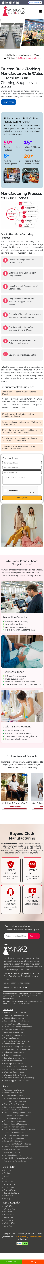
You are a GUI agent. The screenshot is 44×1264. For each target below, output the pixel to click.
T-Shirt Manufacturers (12, 1055)
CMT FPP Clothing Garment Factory (17, 1113)
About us (7, 1170)
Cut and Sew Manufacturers (14, 1132)
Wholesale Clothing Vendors (15, 1075)
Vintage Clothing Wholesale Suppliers (18, 1066)
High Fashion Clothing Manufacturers (18, 1144)
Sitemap (7, 1199)
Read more (9, 102)
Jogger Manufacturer (12, 1152)
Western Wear (9, 1223)
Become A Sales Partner (13, 1096)
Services (7, 1173)
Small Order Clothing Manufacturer (17, 1041)
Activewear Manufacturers (14, 1090)
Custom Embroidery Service (15, 1127)
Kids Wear (8, 1212)
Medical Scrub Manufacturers (15, 1013)
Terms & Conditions (11, 1193)
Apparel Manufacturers (13, 1093)
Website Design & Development (29, 1236)
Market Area (8, 1196)
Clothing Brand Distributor (14, 1104)
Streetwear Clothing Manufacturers (17, 1047)
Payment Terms (10, 1190)
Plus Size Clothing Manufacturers (16, 1024)
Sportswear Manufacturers (14, 1044)
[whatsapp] (3, 2)
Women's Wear (10, 1209)
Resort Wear (8, 1217)
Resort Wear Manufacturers (14, 1035)
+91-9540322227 (9, 983)
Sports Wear (9, 1215)
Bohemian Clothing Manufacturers (17, 1098)
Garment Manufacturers (13, 1141)
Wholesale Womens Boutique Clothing (19, 1078)
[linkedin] (17, 2)
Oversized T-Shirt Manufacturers (16, 1021)
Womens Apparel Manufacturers (16, 1081)
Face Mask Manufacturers (14, 1138)
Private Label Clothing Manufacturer (18, 1027)
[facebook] (14, 2)
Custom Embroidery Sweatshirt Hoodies (19, 1130)
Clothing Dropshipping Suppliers (16, 1107)
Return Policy (9, 1187)
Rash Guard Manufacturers (14, 1032)
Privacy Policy (9, 1184)
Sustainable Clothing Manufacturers (18, 1049)
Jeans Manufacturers (12, 1150)
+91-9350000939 (23, 983)
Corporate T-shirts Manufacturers (17, 1115)
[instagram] (10, 2)
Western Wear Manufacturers (15, 1069)
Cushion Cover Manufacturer (15, 1121)
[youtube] (6, 2)
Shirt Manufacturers (11, 1038)
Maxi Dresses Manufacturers (15, 1161)
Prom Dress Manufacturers (14, 1030)
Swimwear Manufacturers (14, 1052)
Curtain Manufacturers (12, 1118)
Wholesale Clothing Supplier (15, 1072)
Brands (6, 1176)
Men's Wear (8, 1206)
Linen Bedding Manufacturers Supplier (19, 1158)
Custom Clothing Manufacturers (16, 1124)
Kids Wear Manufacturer (13, 1155)
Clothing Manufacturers (13, 1110)
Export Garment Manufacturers (16, 1135)
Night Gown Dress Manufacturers (16, 1015)
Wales (11, 58)
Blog (6, 1179)
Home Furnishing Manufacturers (16, 1147)
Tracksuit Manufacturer (13, 1061)
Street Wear (8, 1220)
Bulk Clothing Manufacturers (15, 1101)
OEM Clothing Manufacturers (15, 1018)
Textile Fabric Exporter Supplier (16, 1058)
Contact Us (8, 1182)
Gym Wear (8, 1226)
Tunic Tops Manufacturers (14, 1064)
